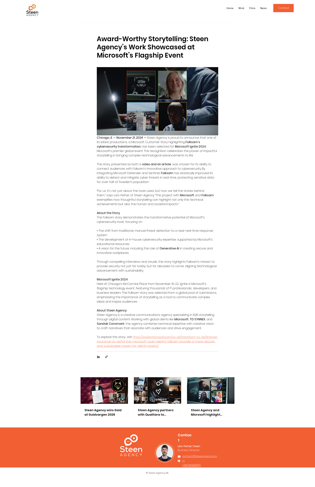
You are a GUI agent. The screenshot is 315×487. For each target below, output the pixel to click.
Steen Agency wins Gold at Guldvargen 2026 (103, 412)
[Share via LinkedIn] (98, 356)
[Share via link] (106, 356)
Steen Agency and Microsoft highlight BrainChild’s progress (207, 412)
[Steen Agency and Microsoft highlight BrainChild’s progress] (210, 390)
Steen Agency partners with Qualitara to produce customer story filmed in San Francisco (156, 412)
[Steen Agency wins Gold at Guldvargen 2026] (104, 390)
